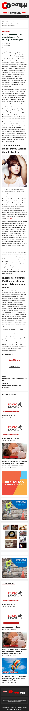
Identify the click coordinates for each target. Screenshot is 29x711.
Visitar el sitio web (14, 366)
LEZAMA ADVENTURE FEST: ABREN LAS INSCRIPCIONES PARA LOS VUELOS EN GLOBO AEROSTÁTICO (14, 678)
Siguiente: (11, 385)
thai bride (9, 218)
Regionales (6, 672)
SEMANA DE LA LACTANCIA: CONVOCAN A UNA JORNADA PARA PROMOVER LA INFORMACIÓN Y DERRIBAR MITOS (14, 463)
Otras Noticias (7, 411)
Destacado (6, 457)
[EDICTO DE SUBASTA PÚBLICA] (14, 428)
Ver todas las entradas (14, 370)
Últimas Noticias (6, 31)
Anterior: (14, 378)
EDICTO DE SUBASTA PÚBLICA (11, 438)
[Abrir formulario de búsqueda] (26, 16)
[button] (2, 16)
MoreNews (10, 709)
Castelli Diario (7, 43)
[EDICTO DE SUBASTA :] (14, 406)
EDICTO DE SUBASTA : (9, 416)
